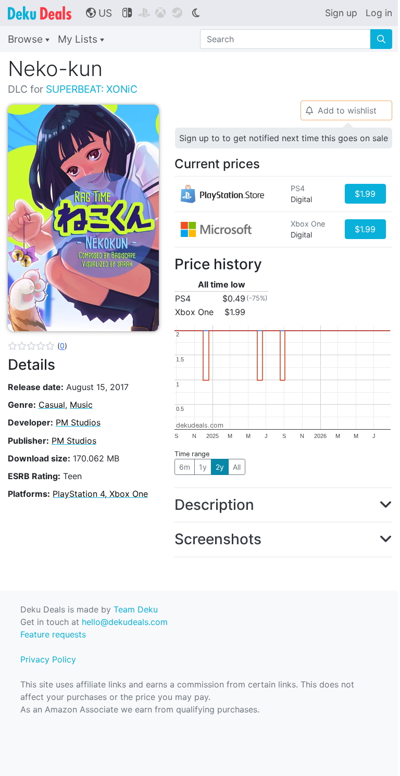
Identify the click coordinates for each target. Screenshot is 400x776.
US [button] (99, 13)
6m (184, 466)
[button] (37, 346)
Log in (379, 12)
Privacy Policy (48, 659)
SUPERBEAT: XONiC (92, 89)
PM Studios (78, 422)
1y (203, 466)
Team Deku (136, 609)
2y (220, 466)
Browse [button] (26, 39)
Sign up (341, 12)
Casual (52, 404)
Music (81, 404)
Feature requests (53, 634)
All (237, 466)
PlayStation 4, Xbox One (100, 494)
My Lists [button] (79, 39)
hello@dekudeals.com (125, 622)
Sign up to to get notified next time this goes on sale (283, 138)
